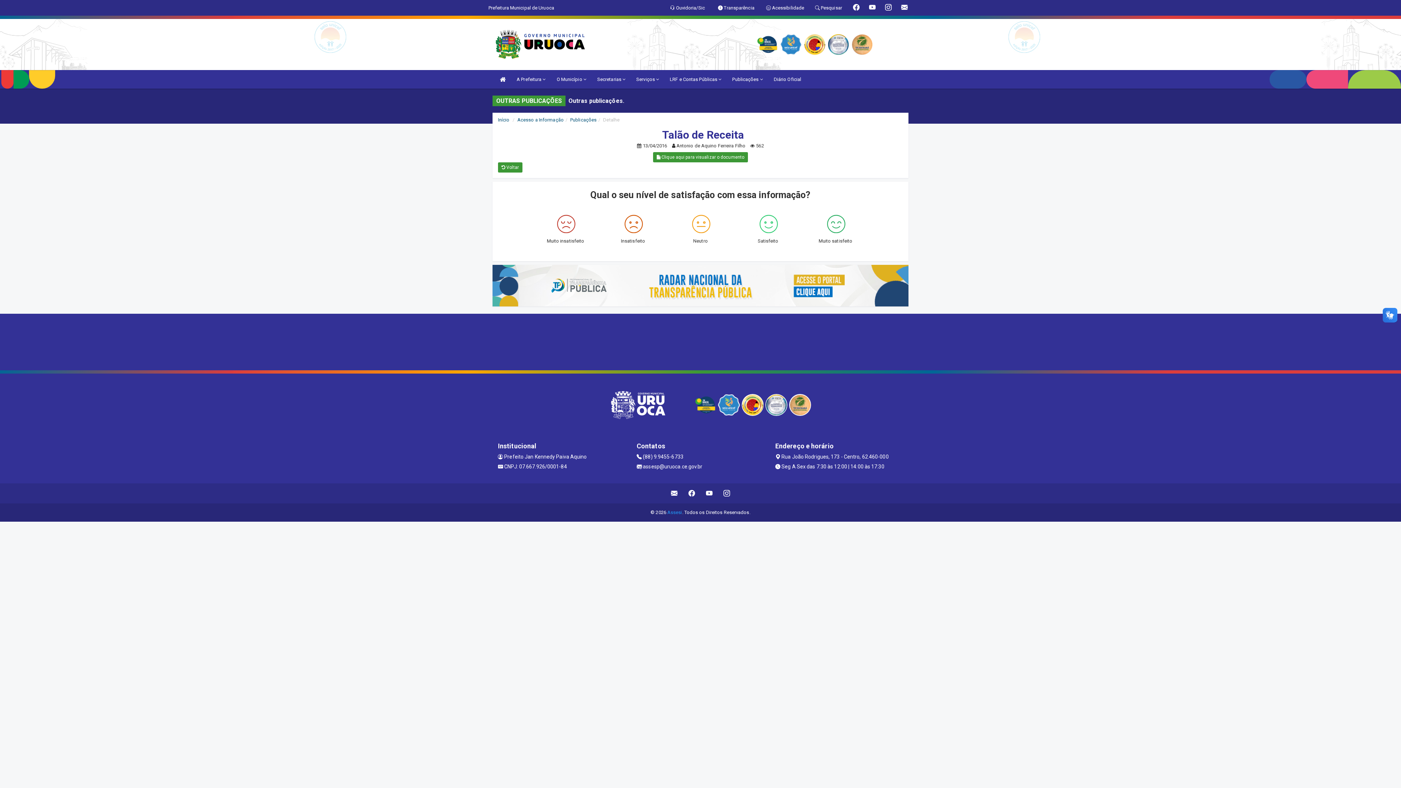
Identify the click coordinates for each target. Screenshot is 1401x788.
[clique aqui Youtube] (709, 493)
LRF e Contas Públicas (694, 79)
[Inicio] (502, 79)
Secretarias (609, 79)
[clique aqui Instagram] (727, 493)
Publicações (746, 79)
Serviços (646, 79)
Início (504, 120)
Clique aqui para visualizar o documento (702, 157)
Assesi (674, 512)
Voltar (512, 167)
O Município (570, 79)
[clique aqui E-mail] (674, 493)
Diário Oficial (787, 79)
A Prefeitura (530, 79)
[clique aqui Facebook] (692, 493)
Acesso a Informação (540, 120)
